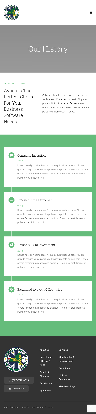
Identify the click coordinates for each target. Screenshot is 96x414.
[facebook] (91, 406)
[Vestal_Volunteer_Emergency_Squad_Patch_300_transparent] (11, 5)
